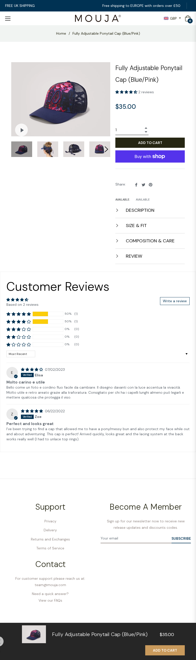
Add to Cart (165, 650)
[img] (32, 369)
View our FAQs (50, 600)
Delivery (50, 530)
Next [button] (106, 149)
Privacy (50, 521)
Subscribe (181, 538)
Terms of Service (50, 548)
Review (133, 256)
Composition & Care (150, 241)
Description (139, 210)
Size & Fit (136, 225)
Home (61, 33)
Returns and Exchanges (50, 539)
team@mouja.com (50, 585)
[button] (126, 92)
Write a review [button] (175, 301)
